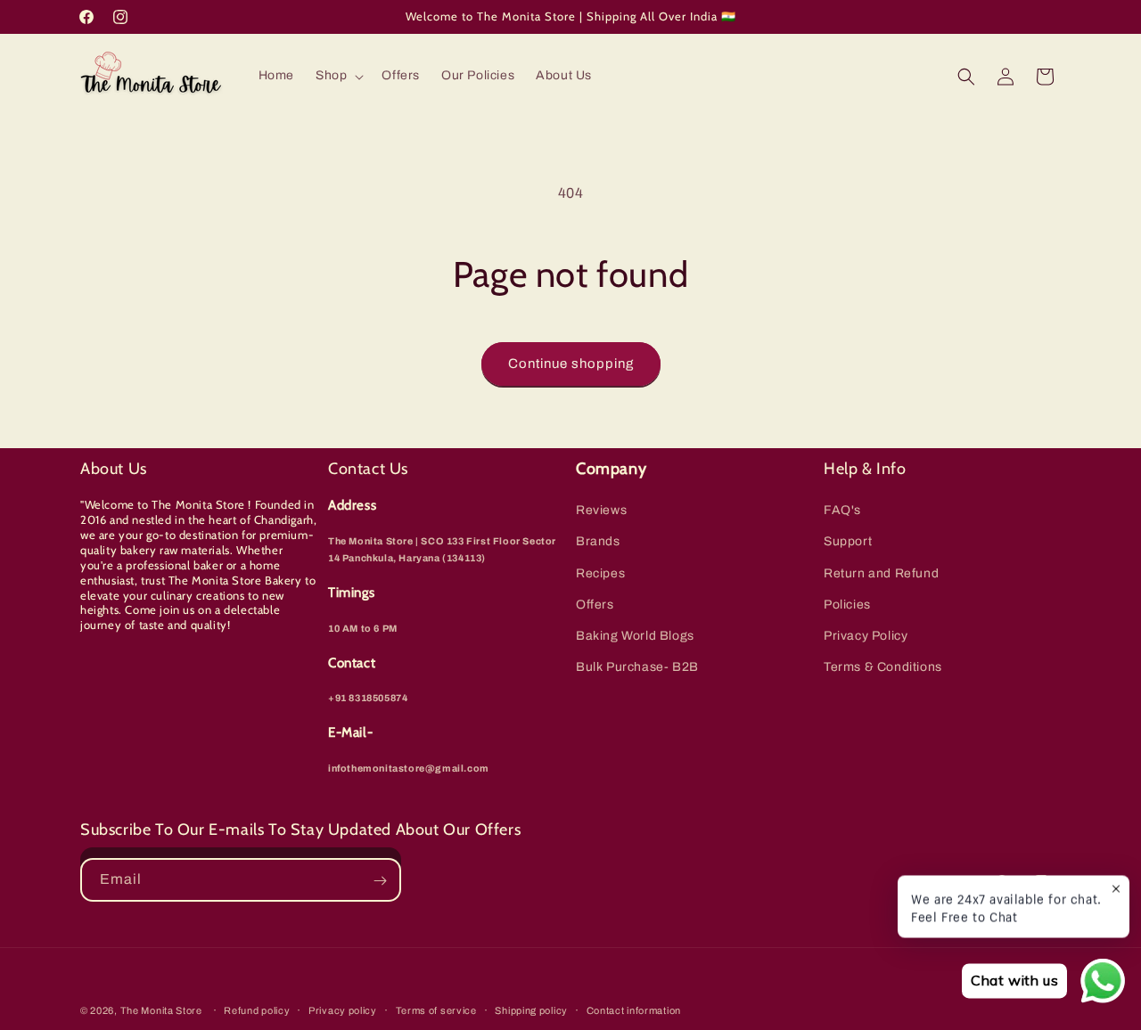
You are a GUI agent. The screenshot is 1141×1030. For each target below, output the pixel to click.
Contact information (634, 1009)
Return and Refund (881, 573)
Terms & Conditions (883, 667)
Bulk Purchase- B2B (637, 667)
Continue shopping (571, 363)
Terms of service (436, 1009)
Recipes (600, 573)
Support (848, 542)
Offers (595, 604)
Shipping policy (531, 1009)
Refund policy (257, 1009)
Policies (847, 604)
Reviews (601, 510)
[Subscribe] (379, 881)
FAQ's (842, 510)
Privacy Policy (865, 635)
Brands (598, 542)
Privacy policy (342, 1009)
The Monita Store (161, 1010)
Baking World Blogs (635, 635)
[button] (338, 75)
